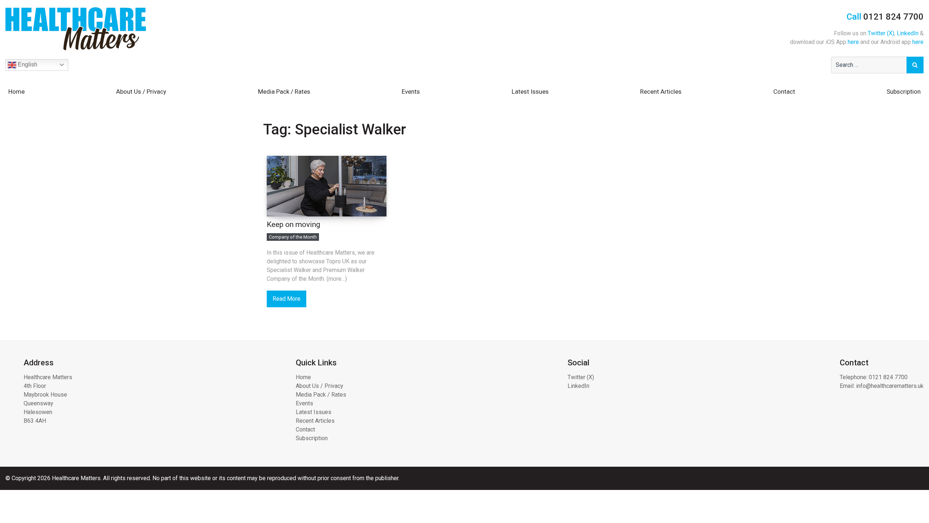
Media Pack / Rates (284, 91)
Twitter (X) (881, 33)
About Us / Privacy (141, 91)
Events (411, 91)
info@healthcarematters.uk (890, 385)
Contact (784, 91)
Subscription (904, 91)
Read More (286, 298)
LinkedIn (907, 33)
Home (16, 91)
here (853, 41)
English (26, 64)
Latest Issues (530, 91)
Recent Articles (661, 91)
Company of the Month (293, 237)
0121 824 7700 (888, 377)
